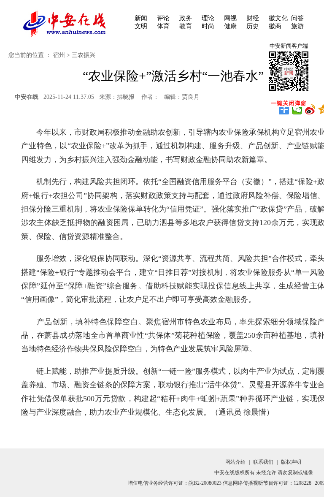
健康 (230, 26)
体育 (163, 26)
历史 (252, 26)
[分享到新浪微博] (310, 109)
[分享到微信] (297, 109)
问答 (297, 18)
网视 (230, 18)
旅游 (297, 26)
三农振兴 (83, 55)
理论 (208, 18)
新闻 (141, 18)
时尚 (208, 26)
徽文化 (278, 18)
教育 (185, 26)
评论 (163, 18)
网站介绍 (235, 462)
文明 (141, 26)
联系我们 (263, 462)
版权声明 (291, 462)
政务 (185, 18)
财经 (252, 18)
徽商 (275, 26)
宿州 (59, 55)
